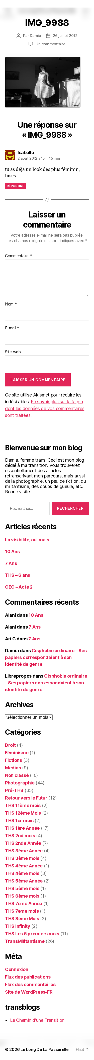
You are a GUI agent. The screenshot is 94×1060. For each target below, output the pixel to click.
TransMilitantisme (24, 941)
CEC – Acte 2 (19, 587)
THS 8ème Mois (22, 918)
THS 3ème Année (24, 850)
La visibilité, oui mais (27, 539)
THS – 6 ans (17, 575)
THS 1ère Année (22, 828)
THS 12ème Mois (23, 813)
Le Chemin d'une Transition (37, 1020)
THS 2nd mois (20, 835)
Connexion (16, 969)
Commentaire (18, 256)
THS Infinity (17, 926)
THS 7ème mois (22, 911)
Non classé (17, 775)
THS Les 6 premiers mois (32, 933)
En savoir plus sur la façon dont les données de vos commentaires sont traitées (44, 408)
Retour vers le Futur (26, 798)
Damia (35, 35)
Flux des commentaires (30, 984)
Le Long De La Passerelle (45, 1049)
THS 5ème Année (24, 881)
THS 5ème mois (22, 888)
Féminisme (17, 752)
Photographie (20, 782)
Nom (11, 304)
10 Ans (12, 551)
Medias (13, 767)
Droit (10, 745)
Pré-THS (14, 790)
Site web (13, 352)
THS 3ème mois (22, 858)
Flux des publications (27, 977)
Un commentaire (50, 43)
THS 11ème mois (23, 805)
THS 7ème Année (23, 903)
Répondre (15, 186)
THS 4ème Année (24, 865)
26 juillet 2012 (65, 35)
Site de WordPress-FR (29, 992)
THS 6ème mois (22, 896)
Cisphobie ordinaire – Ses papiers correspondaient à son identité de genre (45, 657)
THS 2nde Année (23, 843)
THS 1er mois (19, 820)
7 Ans (11, 563)
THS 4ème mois (22, 873)
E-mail (12, 328)
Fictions (13, 760)
